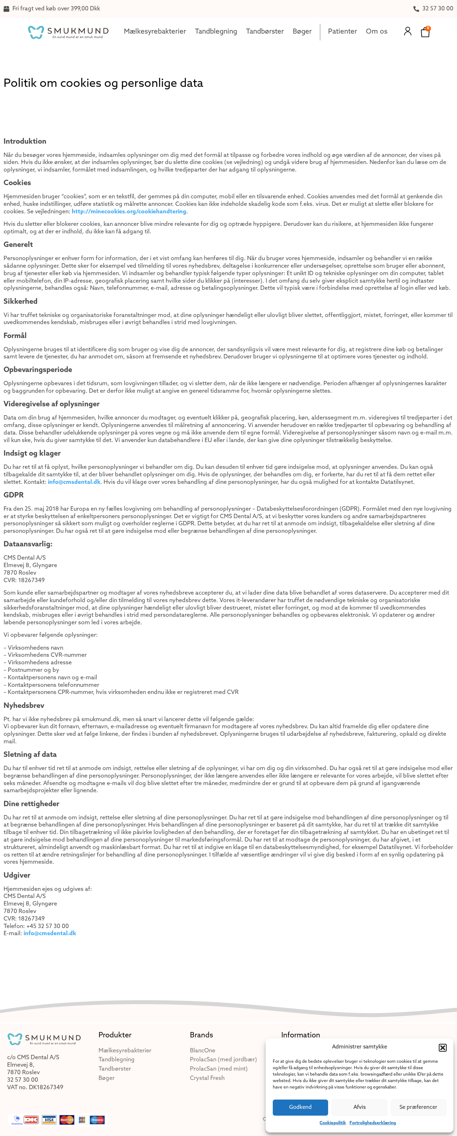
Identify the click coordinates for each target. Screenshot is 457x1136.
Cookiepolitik (333, 1123)
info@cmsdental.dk (74, 482)
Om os (376, 32)
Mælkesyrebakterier (155, 32)
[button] (442, 1047)
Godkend (300, 1107)
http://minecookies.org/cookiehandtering (129, 212)
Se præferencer (418, 1107)
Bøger (302, 32)
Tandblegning (216, 32)
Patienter (342, 32)
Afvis (359, 1107)
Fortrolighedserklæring (373, 1123)
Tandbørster (265, 32)
